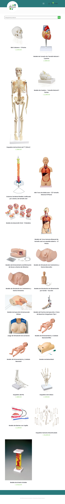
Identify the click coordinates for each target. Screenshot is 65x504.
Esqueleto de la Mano (46, 395)
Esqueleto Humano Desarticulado (46, 433)
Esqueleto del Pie (18, 395)
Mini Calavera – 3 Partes (18, 47)
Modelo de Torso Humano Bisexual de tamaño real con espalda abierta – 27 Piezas (46, 241)
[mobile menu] (43, 3)
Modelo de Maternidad (46, 359)
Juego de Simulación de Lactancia (18, 336)
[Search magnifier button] (59, 17)
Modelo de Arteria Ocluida (18, 482)
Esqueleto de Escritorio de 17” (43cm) (18, 147)
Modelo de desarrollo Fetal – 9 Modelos (18, 223)
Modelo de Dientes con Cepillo (18, 425)
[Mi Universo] (12, 7)
